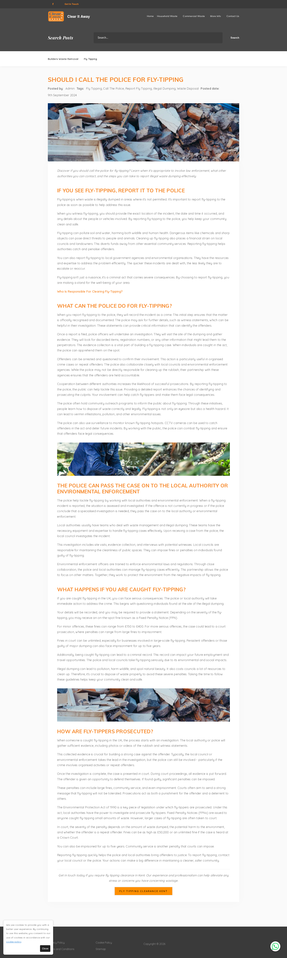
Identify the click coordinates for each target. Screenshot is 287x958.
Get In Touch (72, 4)
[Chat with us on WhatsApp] (275, 946)
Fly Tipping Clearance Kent (143, 891)
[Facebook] (53, 4)
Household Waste (167, 16)
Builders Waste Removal (63, 59)
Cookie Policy (104, 942)
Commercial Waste (194, 16)
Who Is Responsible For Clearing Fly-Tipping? (90, 291)
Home (150, 16)
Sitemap (101, 949)
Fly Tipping (90, 59)
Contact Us (233, 16)
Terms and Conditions (61, 949)
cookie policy (13, 941)
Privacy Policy (56, 942)
